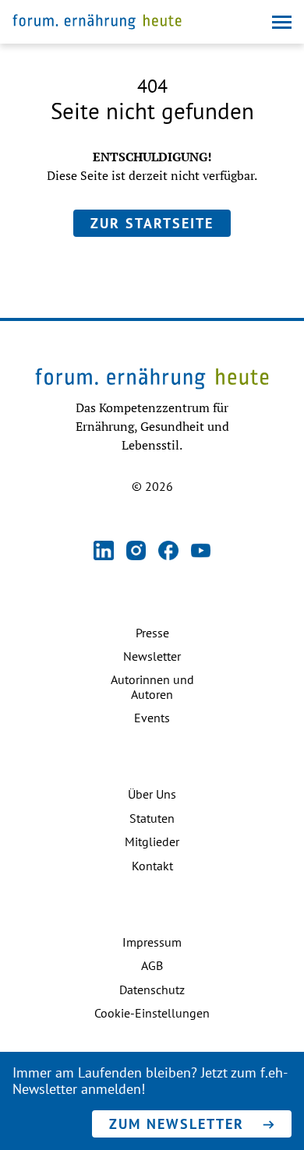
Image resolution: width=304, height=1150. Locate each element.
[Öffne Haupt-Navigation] (282, 22)
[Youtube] (201, 552)
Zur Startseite (152, 223)
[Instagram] (136, 552)
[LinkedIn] (104, 552)
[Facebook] (168, 552)
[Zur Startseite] (97, 23)
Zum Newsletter (176, 1124)
